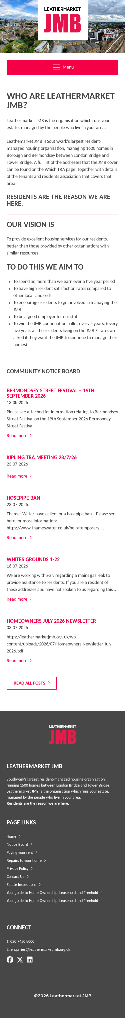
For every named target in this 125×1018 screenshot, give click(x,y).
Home (12, 837)
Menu (68, 67)
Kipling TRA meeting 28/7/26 (42, 458)
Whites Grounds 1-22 (33, 560)
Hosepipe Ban (23, 498)
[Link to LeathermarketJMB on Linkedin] (30, 960)
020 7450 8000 (22, 942)
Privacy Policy (18, 869)
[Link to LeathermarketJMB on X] (20, 960)
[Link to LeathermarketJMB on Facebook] (10, 960)
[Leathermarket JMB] (63, 20)
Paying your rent (20, 853)
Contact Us (16, 877)
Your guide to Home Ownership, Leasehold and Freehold (53, 893)
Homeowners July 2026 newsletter (51, 621)
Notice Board (18, 845)
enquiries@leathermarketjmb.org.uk (40, 950)
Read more (17, 435)
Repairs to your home (25, 861)
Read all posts (30, 683)
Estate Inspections (22, 885)
